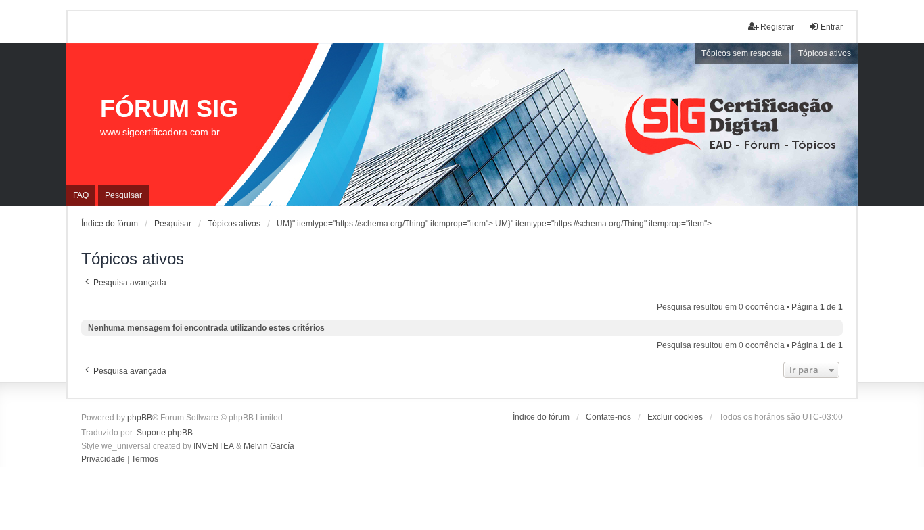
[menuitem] (103, 459)
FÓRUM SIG (169, 108)
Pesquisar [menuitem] (123, 195)
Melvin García (269, 446)
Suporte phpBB (165, 432)
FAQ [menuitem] (81, 195)
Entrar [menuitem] (832, 27)
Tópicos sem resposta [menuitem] (741, 53)
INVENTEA (213, 446)
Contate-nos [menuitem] (608, 417)
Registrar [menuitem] (777, 27)
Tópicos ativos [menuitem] (824, 53)
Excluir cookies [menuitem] (675, 417)
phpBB (139, 418)
